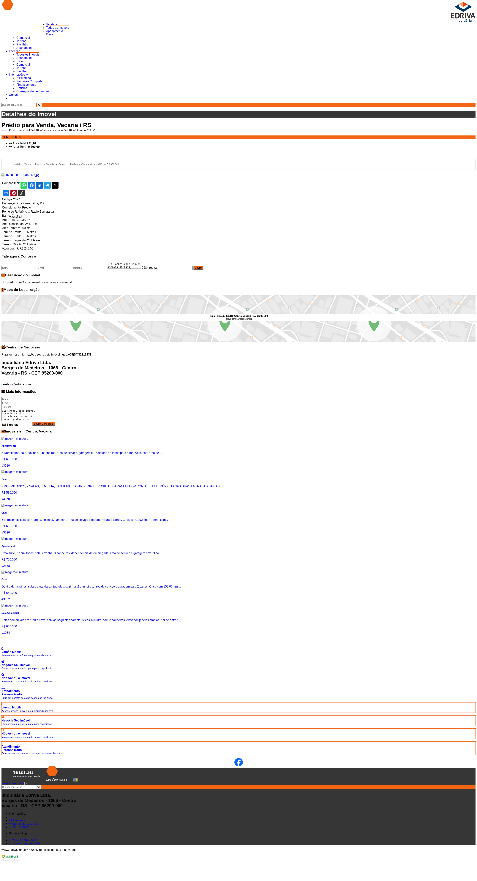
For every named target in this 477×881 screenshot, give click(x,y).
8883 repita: (9, 424)
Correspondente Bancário (33, 91)
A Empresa (23, 78)
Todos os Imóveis (57, 27)
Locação (15, 51)
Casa (49, 34)
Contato (14, 94)
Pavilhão (22, 44)
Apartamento (54, 31)
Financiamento (26, 84)
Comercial (23, 37)
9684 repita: (149, 267)
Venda (50, 24)
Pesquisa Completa (29, 81)
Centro (17, 215)
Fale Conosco (19, 827)
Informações (17, 74)
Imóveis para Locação (25, 843)
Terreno (21, 41)
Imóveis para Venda (23, 840)
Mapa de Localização (24, 823)
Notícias (21, 88)
